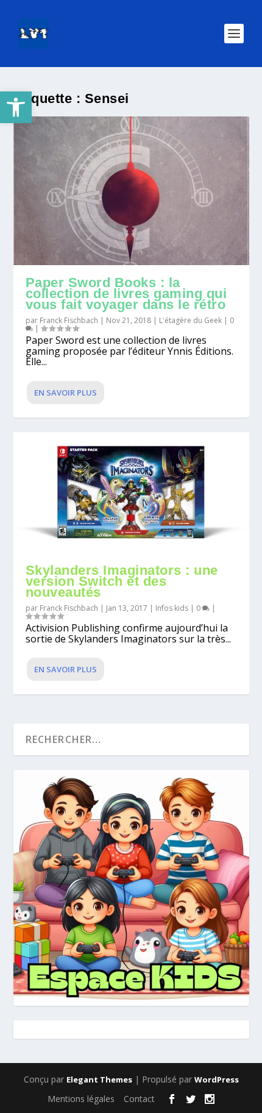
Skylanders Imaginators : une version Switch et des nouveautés (122, 581)
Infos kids (171, 608)
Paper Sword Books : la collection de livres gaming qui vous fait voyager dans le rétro (126, 293)
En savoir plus (65, 392)
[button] (16, 107)
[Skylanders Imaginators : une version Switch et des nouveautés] (131, 492)
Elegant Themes (99, 1079)
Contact (139, 1098)
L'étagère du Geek (190, 320)
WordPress (216, 1079)
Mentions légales (81, 1098)
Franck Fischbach (69, 320)
